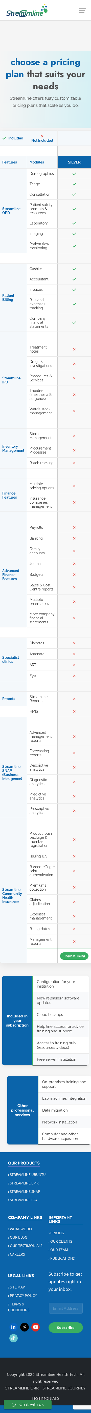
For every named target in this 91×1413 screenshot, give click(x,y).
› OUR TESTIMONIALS (25, 1245)
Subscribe (66, 1327)
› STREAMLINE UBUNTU (27, 1174)
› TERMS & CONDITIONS (18, 1307)
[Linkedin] (13, 1327)
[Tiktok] (13, 1338)
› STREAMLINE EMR (23, 1183)
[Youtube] (35, 1327)
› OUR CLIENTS (60, 1241)
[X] (24, 1327)
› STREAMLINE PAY (22, 1199)
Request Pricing (74, 956)
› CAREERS (16, 1254)
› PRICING (56, 1233)
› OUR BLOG (17, 1237)
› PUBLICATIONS (62, 1258)
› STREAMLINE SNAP (24, 1191)
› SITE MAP (16, 1287)
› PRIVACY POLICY (22, 1295)
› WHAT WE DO (20, 1228)
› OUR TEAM (58, 1249)
